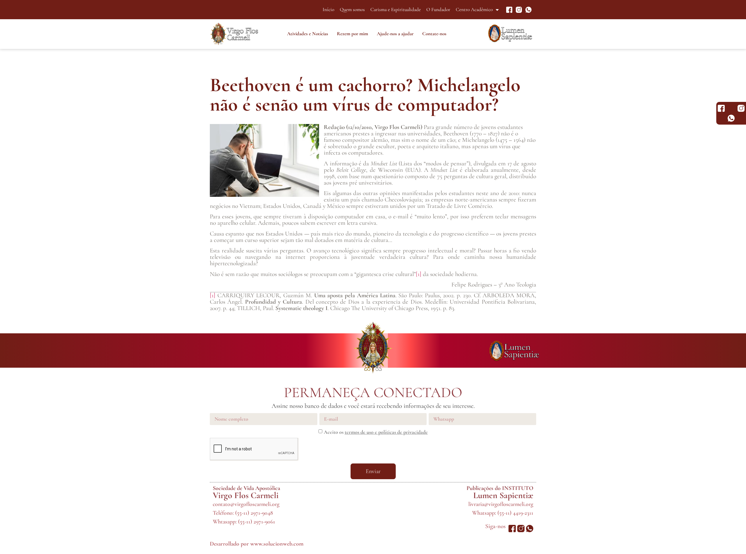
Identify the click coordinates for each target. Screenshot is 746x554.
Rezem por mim (352, 34)
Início (328, 9)
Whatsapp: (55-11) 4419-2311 (502, 512)
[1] (418, 274)
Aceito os (376, 432)
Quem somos (352, 9)
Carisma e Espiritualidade (395, 9)
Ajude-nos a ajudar (395, 34)
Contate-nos (434, 34)
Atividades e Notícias (307, 34)
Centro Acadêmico (474, 9)
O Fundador (438, 9)
